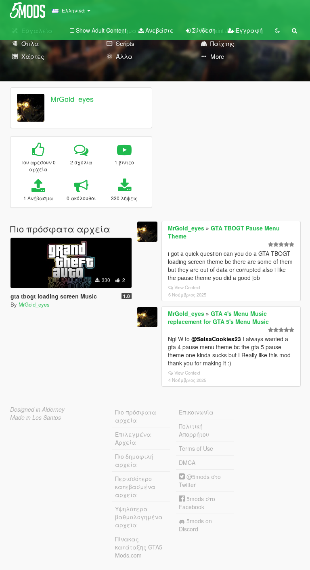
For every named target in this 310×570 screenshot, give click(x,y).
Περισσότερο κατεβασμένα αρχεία (135, 487)
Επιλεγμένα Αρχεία (133, 438)
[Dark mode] (277, 30)
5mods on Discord (195, 525)
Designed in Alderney (37, 409)
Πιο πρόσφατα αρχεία (135, 416)
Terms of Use (196, 448)
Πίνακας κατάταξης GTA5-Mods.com (139, 547)
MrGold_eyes (72, 98)
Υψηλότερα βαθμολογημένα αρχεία (139, 517)
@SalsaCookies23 (216, 339)
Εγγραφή (248, 30)
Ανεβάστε (159, 30)
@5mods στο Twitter (200, 481)
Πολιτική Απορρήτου (194, 430)
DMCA (187, 462)
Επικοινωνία (196, 412)
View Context (187, 287)
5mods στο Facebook (197, 503)
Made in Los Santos (35, 417)
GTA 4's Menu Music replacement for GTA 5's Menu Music (218, 317)
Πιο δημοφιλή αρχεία (134, 460)
